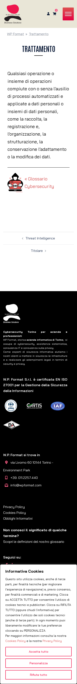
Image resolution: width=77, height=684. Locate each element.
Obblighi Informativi (18, 518)
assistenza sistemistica (52, 343)
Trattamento (39, 34)
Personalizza (39, 663)
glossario (57, 541)
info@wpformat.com (25, 485)
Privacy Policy (52, 641)
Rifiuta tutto (38, 675)
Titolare (37, 250)
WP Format (15, 34)
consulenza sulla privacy (38, 348)
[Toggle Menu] (68, 14)
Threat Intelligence (40, 238)
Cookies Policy (15, 641)
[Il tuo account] (48, 14)
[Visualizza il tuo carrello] (54, 14)
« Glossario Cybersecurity (39, 182)
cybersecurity (26, 343)
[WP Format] (12, 13)
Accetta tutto (38, 652)
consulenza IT (11, 348)
